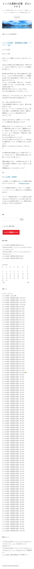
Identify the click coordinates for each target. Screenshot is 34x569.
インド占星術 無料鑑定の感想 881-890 (13, 506)
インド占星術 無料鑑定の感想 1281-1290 (13, 359)
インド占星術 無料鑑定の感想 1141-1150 (13, 328)
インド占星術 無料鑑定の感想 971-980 (13, 526)
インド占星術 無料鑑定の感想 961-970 (13, 524)
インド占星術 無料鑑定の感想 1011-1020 (13, 300)
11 (10, 273)
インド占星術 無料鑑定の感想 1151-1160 (13, 330)
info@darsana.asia (24, 183)
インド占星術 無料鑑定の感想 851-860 (13, 500)
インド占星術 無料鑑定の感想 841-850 (13, 497)
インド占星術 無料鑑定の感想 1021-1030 (13, 302)
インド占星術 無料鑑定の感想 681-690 (13, 462)
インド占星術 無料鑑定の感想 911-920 (13, 513)
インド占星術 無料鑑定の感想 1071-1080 (13, 313)
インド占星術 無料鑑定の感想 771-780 (13, 482)
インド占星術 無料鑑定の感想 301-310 (13, 379)
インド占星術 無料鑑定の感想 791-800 (13, 486)
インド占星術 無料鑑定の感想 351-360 (13, 390)
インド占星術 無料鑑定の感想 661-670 (13, 458)
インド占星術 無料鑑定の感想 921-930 (13, 515)
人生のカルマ (5, 199)
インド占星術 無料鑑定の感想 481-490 (13, 418)
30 (2, 280)
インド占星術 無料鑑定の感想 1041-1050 (13, 306)
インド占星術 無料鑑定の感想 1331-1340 (13, 370)
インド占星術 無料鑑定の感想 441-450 (13, 410)
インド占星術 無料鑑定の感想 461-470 (13, 414)
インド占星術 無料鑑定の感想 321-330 (13, 383)
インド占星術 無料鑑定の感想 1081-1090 (13, 315)
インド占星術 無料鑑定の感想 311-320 (13, 381)
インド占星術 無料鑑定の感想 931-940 (13, 517)
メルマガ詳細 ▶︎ (9, 232)
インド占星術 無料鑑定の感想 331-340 (13, 385)
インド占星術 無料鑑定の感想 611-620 (13, 447)
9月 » (28, 282)
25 (10, 278)
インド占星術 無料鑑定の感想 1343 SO (12, 258)
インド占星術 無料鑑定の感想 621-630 (13, 449)
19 (14, 276)
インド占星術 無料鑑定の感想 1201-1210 (13, 341)
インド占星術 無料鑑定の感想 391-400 (13, 399)
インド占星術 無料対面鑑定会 (10, 554)
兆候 (11, 199)
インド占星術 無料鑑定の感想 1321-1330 (13, 368)
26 (14, 278)
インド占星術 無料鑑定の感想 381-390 (13, 396)
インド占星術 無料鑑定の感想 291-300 (13, 377)
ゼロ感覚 (29, 196)
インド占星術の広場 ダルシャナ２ (17, 5)
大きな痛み (22, 199)
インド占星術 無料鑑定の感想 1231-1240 (13, 348)
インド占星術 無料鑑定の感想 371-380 (13, 394)
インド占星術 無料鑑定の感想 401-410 (13, 401)
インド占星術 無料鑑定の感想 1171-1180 (13, 335)
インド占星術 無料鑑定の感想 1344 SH (12, 256)
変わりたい (16, 199)
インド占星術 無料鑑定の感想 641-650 (13, 453)
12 (14, 273)
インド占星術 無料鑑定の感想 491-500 (13, 420)
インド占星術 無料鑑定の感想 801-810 (13, 489)
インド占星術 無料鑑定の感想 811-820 (13, 491)
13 (18, 273)
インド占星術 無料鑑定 (10, 177)
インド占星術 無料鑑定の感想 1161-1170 (13, 333)
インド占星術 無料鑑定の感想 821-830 (13, 493)
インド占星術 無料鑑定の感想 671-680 (13, 460)
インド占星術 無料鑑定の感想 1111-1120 (13, 322)
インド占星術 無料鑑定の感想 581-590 (13, 440)
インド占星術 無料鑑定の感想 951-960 (13, 522)
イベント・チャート (7, 293)
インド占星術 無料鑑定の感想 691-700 (13, 464)
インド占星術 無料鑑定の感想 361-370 (13, 392)
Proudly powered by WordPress (10, 565)
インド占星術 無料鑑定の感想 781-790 (13, 484)
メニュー (17, 17)
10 (6, 273)
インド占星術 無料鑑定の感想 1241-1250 (13, 350)
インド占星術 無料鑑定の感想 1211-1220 (13, 344)
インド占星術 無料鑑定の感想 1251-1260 (13, 352)
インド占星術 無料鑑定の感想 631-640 (13, 451)
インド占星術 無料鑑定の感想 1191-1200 (13, 339)
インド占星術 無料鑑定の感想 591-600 (13, 442)
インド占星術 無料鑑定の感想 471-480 (13, 416)
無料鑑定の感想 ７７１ (16, 201)
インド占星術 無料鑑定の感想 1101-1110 (13, 319)
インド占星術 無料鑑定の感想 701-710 (13, 467)
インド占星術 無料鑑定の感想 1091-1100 (13, 317)
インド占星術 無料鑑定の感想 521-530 (13, 427)
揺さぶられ (7, 201)
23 (2, 278)
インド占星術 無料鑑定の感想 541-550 (13, 431)
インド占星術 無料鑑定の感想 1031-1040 (13, 304)
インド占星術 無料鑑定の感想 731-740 (13, 473)
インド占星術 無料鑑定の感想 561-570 (13, 436)
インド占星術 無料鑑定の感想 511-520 (13, 425)
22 (27, 276)
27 (18, 278)
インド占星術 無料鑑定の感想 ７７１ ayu (16, 44)
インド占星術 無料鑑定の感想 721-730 (13, 471)
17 (6, 276)
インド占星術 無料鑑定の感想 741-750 (13, 475)
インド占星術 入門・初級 (9, 295)
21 (22, 276)
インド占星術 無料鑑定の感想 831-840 (13, 495)
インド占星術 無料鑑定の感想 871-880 (13, 504)
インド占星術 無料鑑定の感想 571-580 (13, 438)
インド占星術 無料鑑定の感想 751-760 (13, 478)
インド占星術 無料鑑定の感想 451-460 (13, 412)
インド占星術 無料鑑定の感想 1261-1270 (13, 355)
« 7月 (3, 282)
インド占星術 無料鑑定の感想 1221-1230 (13, 346)
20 (18, 276)
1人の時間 (23, 196)
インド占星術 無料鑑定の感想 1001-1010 (13, 298)
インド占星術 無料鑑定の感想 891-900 (13, 508)
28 (22, 278)
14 (22, 273)
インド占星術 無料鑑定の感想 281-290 (13, 374)
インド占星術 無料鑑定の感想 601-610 (13, 445)
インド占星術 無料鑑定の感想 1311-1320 (13, 366)
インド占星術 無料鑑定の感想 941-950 (13, 519)
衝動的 (25, 201)
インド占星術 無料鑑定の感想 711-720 (13, 469)
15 (27, 273)
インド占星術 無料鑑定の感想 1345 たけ (13, 245)
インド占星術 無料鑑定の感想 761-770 (13, 480)
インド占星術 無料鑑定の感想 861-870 (13, 502)
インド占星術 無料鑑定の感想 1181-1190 (13, 337)
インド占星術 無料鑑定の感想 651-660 (13, 456)
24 (6, 278)
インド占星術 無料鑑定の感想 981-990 (13, 528)
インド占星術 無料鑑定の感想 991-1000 (13, 530)
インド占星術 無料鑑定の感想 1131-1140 (13, 326)
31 (6, 280)
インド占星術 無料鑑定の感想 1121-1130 (13, 324)
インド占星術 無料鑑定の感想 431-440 (13, 407)
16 (2, 276)
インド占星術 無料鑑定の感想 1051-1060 (13, 308)
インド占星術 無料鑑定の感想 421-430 (13, 405)
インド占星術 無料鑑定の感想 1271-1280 (13, 357)
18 (10, 276)
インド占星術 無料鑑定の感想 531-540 (13, 429)
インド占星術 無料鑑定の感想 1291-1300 (13, 361)
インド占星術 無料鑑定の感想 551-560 (13, 434)
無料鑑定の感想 (13, 196)
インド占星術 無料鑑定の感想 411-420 (13, 403)
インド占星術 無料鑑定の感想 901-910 (13, 511)
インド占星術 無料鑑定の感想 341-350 (13, 388)
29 (27, 278)
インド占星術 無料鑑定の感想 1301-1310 (13, 363)
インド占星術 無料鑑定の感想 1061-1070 (13, 311)
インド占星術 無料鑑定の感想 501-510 (13, 423)
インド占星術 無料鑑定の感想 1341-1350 (13, 372)
